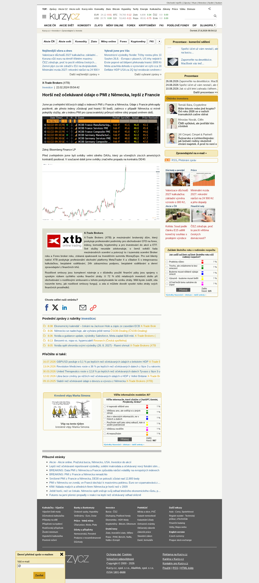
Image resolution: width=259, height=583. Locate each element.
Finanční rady (197, 206)
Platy (94, 525)
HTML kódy (187, 567)
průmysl (109, 112)
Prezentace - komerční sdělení (191, 41)
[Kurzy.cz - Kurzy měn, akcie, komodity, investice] (65, 19)
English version (177, 532)
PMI (100, 104)
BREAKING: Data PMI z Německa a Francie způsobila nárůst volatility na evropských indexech (104, 470)
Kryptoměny (138, 41)
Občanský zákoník (146, 528)
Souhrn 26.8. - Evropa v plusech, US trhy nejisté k (133, 58)
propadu (118, 159)
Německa (122, 104)
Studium (218, 3)
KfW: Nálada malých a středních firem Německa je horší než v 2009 (88, 486)
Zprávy (53, 9)
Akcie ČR (49, 41)
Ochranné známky (146, 524)
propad (133, 112)
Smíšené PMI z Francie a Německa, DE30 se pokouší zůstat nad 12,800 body (94, 478)
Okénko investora (177, 98)
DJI (114, 18)
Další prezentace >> (205, 92)
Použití (167, 567)
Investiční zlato (119, 533)
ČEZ (155, 15)
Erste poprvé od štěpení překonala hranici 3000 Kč (133, 62)
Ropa (135, 18)
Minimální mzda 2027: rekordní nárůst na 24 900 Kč (72, 69)
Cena (178, 512)
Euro (88, 516)
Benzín (122, 537)
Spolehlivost (187, 512)
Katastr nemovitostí (146, 516)
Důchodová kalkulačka (53, 516)
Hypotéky (126, 9)
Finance (67, 149)
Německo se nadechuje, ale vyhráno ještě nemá (82, 330)
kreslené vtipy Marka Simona (72, 425)
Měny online (108, 41)
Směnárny (79, 516)
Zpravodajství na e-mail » (191, 153)
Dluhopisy (207, 25)
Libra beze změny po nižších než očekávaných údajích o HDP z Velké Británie (102, 376)
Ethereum (131, 524)
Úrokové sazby (81, 512)
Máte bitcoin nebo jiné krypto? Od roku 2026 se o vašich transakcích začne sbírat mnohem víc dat (191, 113)
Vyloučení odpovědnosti (120, 558)
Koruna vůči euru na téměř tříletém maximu (67, 58)
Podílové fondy (178, 25)
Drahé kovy (111, 529)
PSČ (153, 512)
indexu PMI (74, 112)
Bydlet (211, 3)
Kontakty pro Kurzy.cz (175, 563)
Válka (182, 9)
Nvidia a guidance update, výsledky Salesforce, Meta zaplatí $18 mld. (94, 335)
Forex (123, 41)
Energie (144, 9)
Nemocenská (80, 534)
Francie (109, 104)
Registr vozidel (176, 516)
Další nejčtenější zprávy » (84, 74)
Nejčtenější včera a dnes (57, 50)
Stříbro (130, 533)
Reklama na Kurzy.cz (175, 554)
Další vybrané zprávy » (148, 74)
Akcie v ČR (171, 206)
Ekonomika (111, 520)
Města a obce (143, 512)
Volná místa (87, 521)
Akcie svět (65, 41)
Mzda (88, 525)
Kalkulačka (155, 9)
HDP (120, 520)
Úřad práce (79, 525)
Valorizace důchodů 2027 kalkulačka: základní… (70, 54)
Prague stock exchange (180, 540)
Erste (155, 18)
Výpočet (59, 507)
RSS (174, 160)
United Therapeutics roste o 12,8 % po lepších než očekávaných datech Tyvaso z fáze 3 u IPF (111, 371)
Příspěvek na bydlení (52, 524)
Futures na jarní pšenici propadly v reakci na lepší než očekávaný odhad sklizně (95, 494)
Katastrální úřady (145, 520)
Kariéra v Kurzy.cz (173, 558)
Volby (171, 527)
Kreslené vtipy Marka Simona (72, 395)
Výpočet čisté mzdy (51, 512)
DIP (195, 25)
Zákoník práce (144, 532)
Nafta (128, 537)
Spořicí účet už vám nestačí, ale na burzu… (204, 84)
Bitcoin (116, 9)
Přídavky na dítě (50, 520)
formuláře (148, 540)
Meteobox (202, 3)
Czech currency (176, 536)
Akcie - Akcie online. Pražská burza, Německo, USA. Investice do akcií (90, 462)
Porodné (92, 534)
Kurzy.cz (46, 31)
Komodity (81, 41)
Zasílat (39, 575)
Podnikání (142, 507)
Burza (108, 512)
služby (56, 112)
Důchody (78, 542)
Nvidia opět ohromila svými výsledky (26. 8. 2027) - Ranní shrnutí (92, 345)
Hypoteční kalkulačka (52, 536)
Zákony (166, 9)
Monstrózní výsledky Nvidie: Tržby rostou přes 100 (133, 54)
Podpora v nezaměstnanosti (87, 538)
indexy (71, 108)
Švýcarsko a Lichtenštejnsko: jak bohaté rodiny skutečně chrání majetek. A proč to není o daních (192, 142)
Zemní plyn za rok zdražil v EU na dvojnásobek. (69, 66)
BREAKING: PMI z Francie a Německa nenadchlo (78, 474)
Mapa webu (181, 527)
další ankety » (138, 444)
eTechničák (182, 519)
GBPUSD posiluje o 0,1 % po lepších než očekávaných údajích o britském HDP (102, 361)
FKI (152, 41)
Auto (171, 512)
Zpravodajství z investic (72, 31)
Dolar (94, 516)
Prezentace (191, 75)
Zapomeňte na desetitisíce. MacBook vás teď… (206, 81)
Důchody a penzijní (175, 170)
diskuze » (127, 444)
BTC (115, 15)
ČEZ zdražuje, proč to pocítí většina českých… (69, 62)
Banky (77, 507)
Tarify (135, 9)
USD (96, 18)
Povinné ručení (49, 540)
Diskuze (191, 9)
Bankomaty (88, 507)
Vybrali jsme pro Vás (117, 50)
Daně (140, 540)
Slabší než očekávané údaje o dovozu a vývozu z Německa (91, 381)
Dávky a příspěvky (83, 530)
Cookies (127, 554)
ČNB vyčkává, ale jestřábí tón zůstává (196, 125)
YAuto (194, 3)
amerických (153, 155)
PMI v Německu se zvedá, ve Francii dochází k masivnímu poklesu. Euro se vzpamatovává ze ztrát (105, 482)
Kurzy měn (87, 9)
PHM (115, 537)
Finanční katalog (177, 523)
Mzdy (126, 520)
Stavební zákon (144, 536)
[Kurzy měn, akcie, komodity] (71, 560)
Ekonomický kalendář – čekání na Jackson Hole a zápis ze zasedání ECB (97, 326)
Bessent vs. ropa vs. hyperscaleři (73, 340)
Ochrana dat (113, 554)
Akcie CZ (62, 9)
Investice (47, 87)
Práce (194, 170)
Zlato (94, 41)
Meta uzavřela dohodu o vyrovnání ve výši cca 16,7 (134, 66)
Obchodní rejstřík (174, 3)
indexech (92, 104)
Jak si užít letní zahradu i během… (199, 88)
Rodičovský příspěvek (52, 528)
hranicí (97, 108)
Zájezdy (186, 3)
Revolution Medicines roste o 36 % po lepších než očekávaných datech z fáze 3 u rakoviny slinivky (113, 366)
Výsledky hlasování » (113, 444)
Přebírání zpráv (187, 160)
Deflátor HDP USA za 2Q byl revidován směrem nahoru (136, 69)
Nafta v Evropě (113, 540)
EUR (96, 15)
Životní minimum (50, 532)
